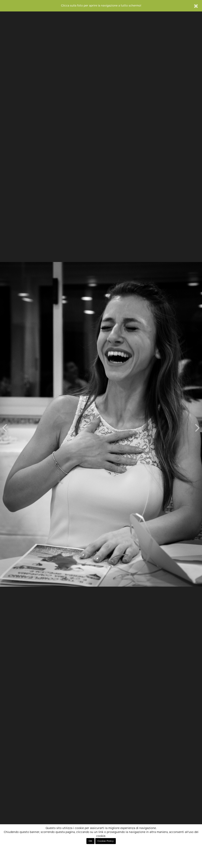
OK (90, 841)
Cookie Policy (105, 841)
